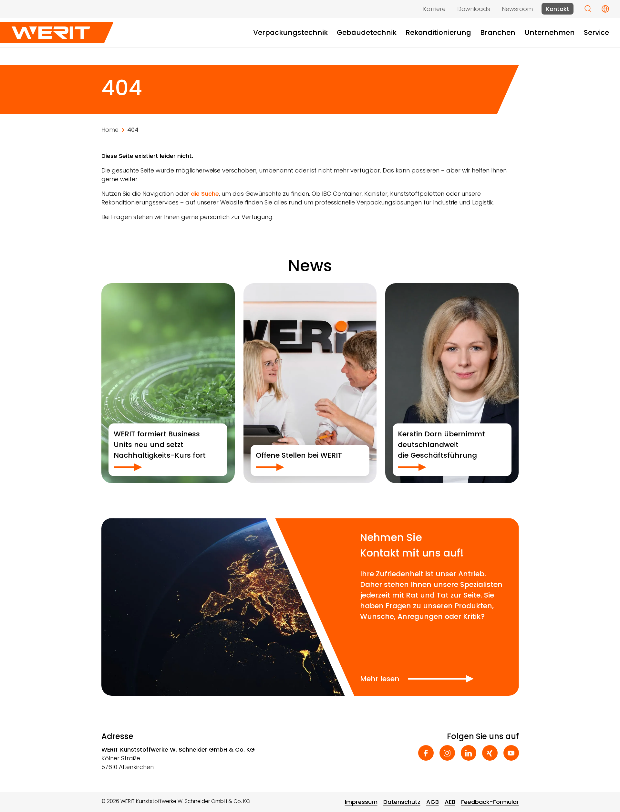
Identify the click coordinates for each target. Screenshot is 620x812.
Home (110, 130)
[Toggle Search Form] (588, 8)
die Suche (205, 194)
